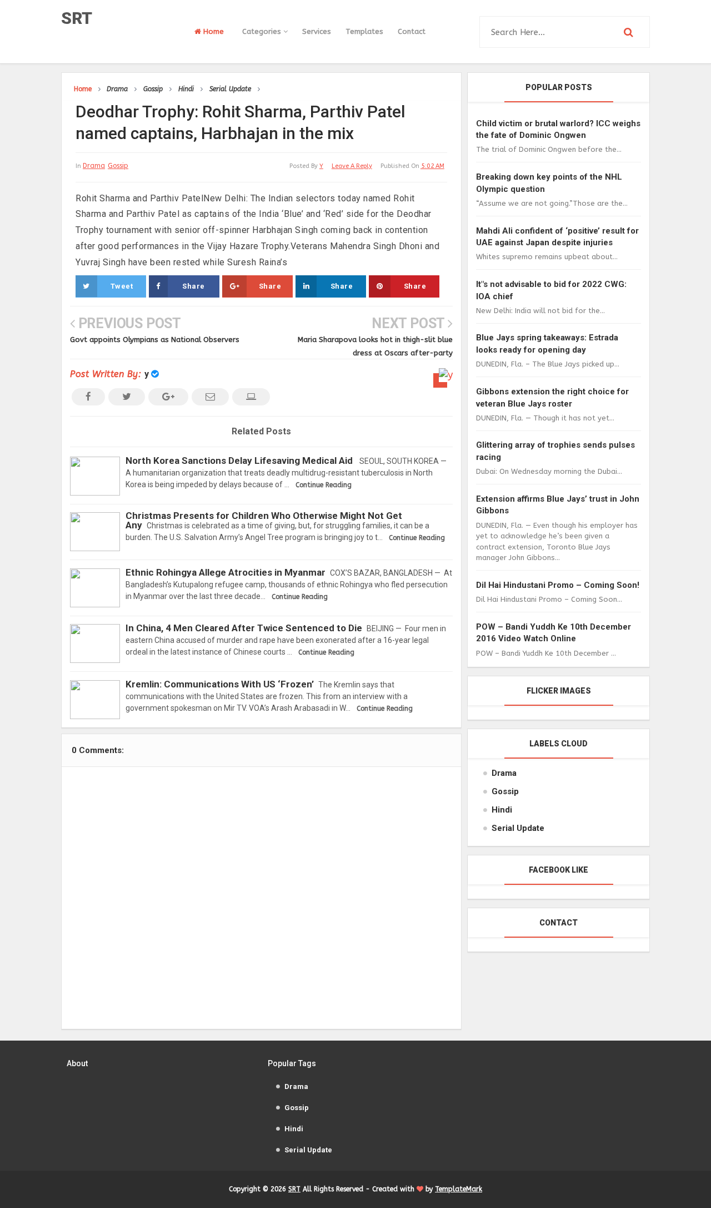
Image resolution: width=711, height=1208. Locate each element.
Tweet (122, 286)
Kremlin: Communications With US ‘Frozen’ (220, 684)
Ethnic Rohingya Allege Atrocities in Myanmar (226, 572)
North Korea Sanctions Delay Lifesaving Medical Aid (240, 460)
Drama (94, 166)
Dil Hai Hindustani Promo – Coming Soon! (557, 585)
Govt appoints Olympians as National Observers (154, 339)
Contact (411, 31)
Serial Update (518, 828)
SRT (76, 18)
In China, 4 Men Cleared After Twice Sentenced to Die (244, 627)
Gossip (118, 166)
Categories (262, 31)
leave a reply (352, 166)
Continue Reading (324, 485)
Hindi (502, 810)
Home (212, 31)
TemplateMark (458, 1189)
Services (316, 31)
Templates (364, 31)
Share (193, 286)
